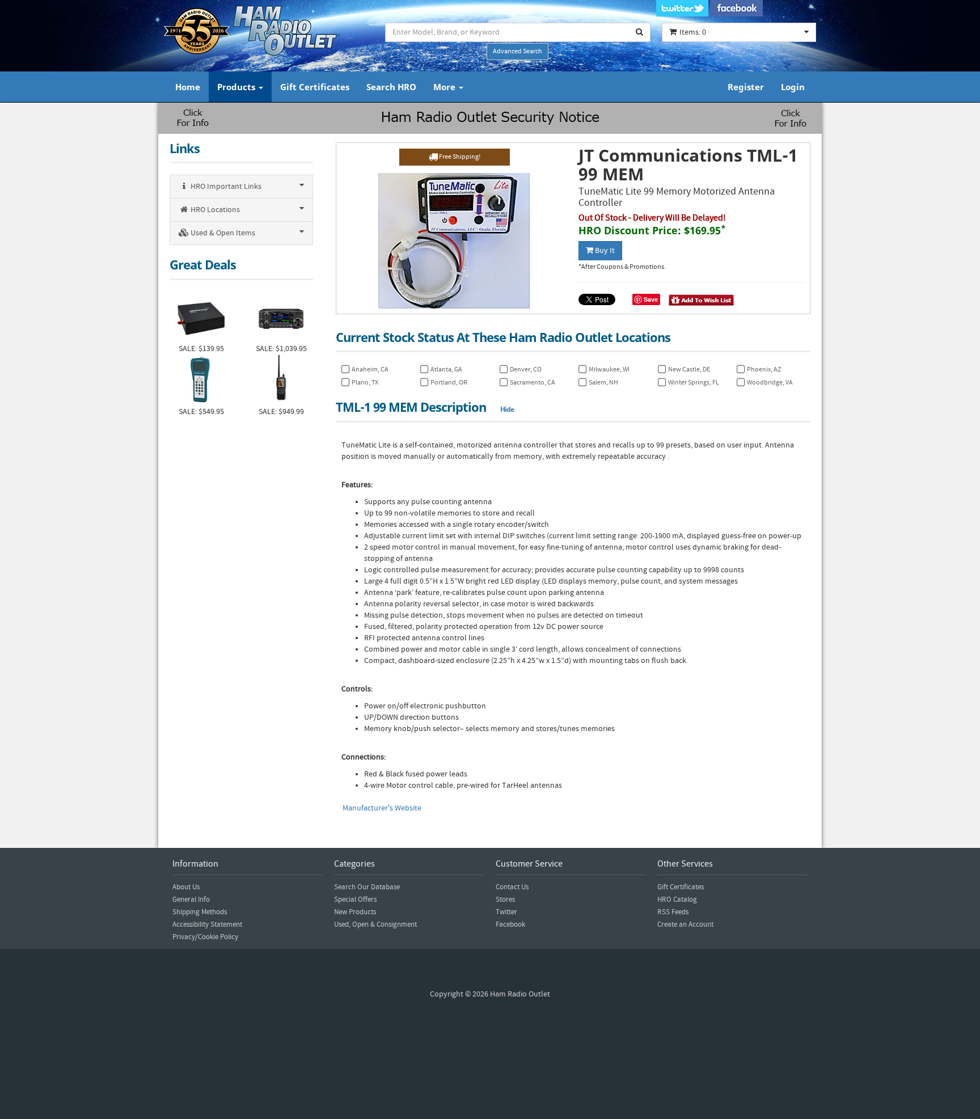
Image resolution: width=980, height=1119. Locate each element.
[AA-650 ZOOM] (201, 380)
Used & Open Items (222, 233)
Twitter (506, 912)
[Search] (639, 32)
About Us (186, 887)
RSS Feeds (672, 912)
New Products (355, 912)
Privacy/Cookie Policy (205, 936)
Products (237, 86)
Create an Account (685, 924)
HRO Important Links (225, 186)
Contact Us (512, 887)
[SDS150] (281, 380)
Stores (505, 899)
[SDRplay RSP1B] (201, 317)
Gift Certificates (314, 86)
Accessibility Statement (207, 924)
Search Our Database (367, 887)
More (445, 86)
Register (746, 86)
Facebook (510, 924)
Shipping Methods (199, 912)
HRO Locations (214, 210)
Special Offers (355, 899)
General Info (191, 899)
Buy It (604, 251)
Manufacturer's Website (382, 808)
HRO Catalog (677, 899)
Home (187, 86)
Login (793, 86)
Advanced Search (517, 51)
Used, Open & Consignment (375, 924)
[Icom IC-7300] (281, 317)
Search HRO (391, 86)
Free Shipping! (459, 157)
